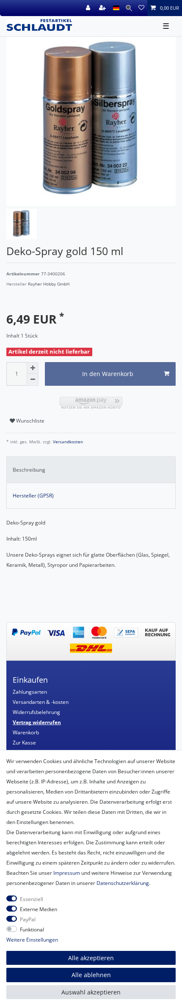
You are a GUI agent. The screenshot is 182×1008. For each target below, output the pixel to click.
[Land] (116, 8)
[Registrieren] (103, 8)
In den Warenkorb (107, 374)
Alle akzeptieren (91, 958)
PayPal (28, 919)
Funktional (32, 929)
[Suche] (128, 8)
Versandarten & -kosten (41, 702)
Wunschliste (29, 420)
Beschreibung (29, 469)
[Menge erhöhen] (33, 368)
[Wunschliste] (141, 8)
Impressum (66, 872)
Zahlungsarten (30, 691)
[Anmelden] (89, 8)
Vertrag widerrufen (37, 722)
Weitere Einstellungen (32, 939)
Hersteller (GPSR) (33, 495)
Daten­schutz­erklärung (123, 883)
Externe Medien (38, 909)
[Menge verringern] (33, 380)
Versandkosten (67, 442)
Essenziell (31, 899)
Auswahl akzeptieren (91, 992)
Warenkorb (26, 732)
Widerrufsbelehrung (36, 712)
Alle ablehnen (91, 975)
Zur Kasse (24, 742)
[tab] (91, 469)
